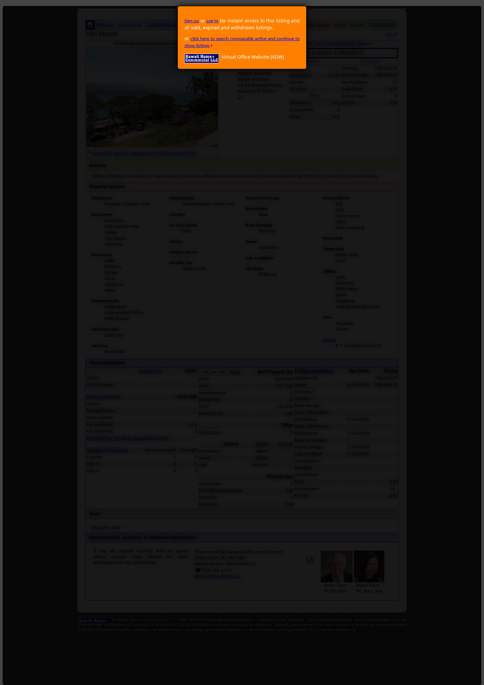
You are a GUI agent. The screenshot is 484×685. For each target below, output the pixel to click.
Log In (212, 21)
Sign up (191, 21)
